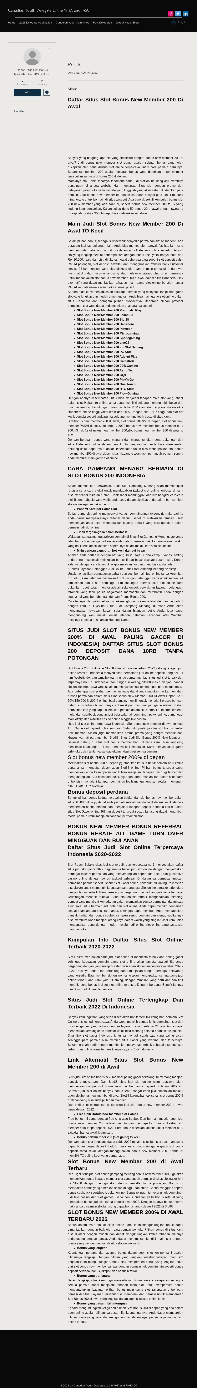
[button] (125, 133)
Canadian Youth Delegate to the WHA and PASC (49, 10)
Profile (19, 111)
